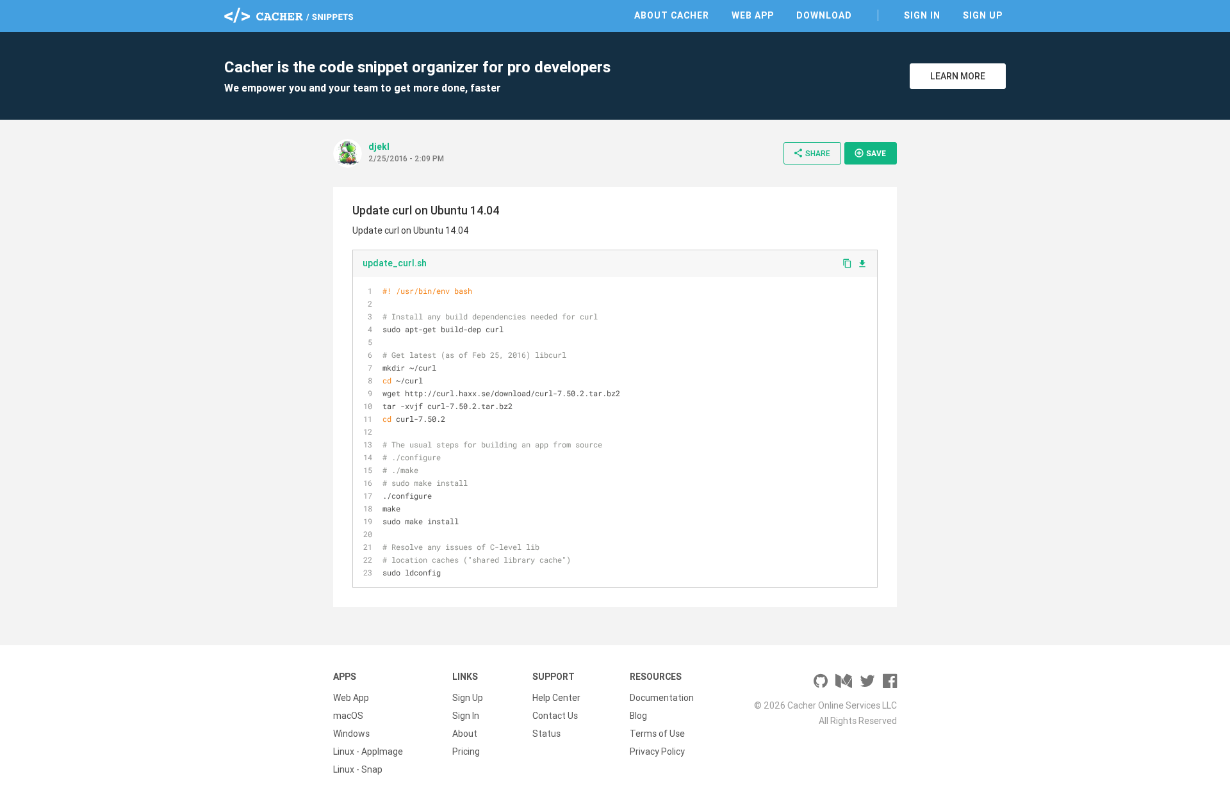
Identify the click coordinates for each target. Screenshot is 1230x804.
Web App (753, 15)
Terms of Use (657, 733)
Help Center (556, 698)
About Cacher (671, 15)
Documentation (662, 698)
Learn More (957, 76)
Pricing (466, 751)
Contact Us (555, 715)
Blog (638, 715)
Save (870, 153)
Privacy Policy (657, 751)
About (464, 733)
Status (546, 733)
